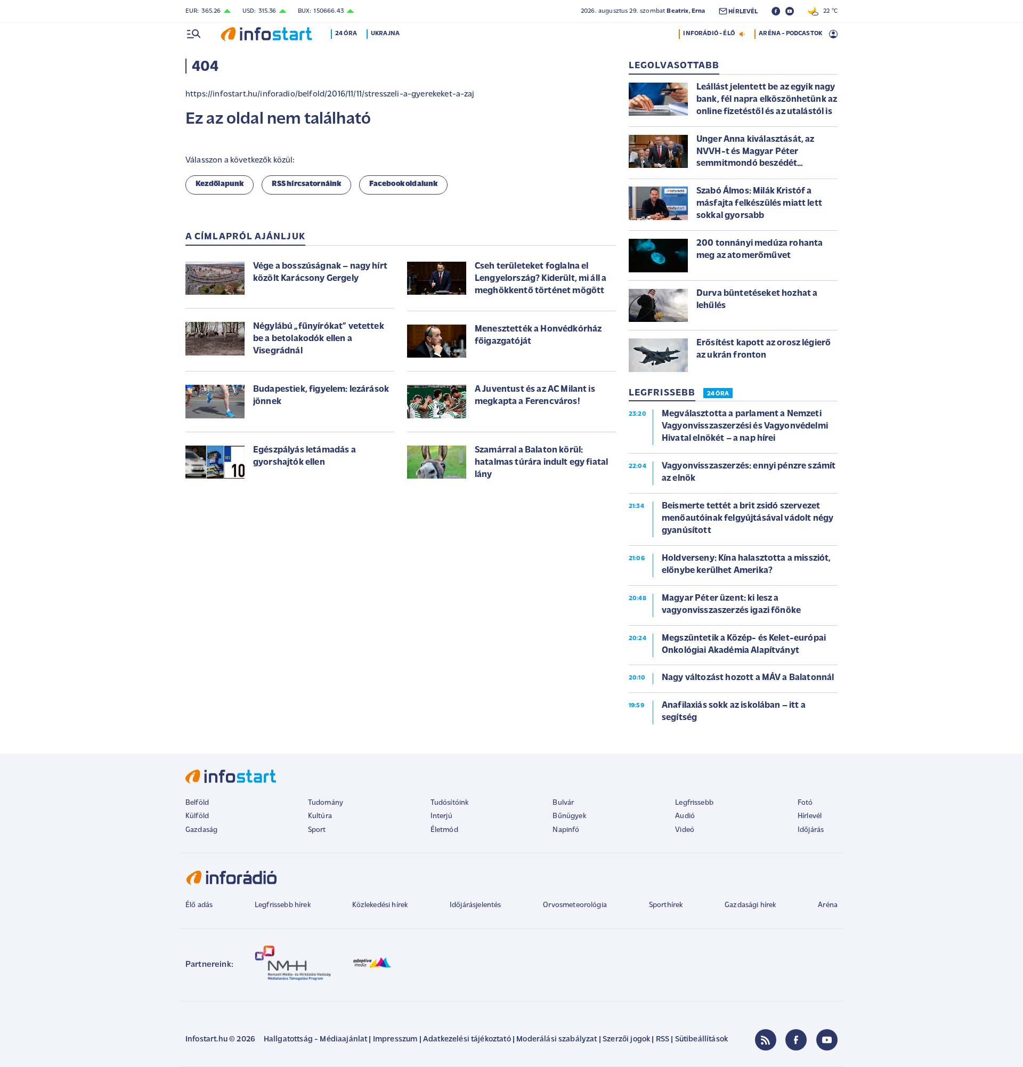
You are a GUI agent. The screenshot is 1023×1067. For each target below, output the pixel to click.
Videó (684, 830)
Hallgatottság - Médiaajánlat (315, 1040)
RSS (662, 1040)
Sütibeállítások (701, 1040)
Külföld (197, 816)
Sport (317, 830)
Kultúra (320, 816)
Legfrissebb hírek (283, 905)
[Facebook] (796, 1039)
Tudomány (325, 803)
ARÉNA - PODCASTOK (790, 33)
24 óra (346, 33)
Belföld (197, 803)
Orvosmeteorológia (575, 905)
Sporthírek (666, 905)
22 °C (828, 11)
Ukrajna (385, 33)
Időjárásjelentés (475, 905)
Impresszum (395, 1040)
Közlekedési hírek (380, 905)
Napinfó (566, 830)
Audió (685, 816)
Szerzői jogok (626, 1040)
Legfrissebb (694, 803)
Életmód (444, 830)
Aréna (828, 905)
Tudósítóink (450, 803)
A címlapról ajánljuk (245, 237)
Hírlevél (810, 816)
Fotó (805, 803)
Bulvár (563, 803)
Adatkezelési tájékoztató (467, 1040)
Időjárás (811, 830)
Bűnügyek (569, 816)
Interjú (441, 816)
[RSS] (765, 1039)
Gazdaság (201, 830)
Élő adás (199, 905)
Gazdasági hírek (750, 905)
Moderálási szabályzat (556, 1040)
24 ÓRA (718, 394)
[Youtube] (827, 1039)
